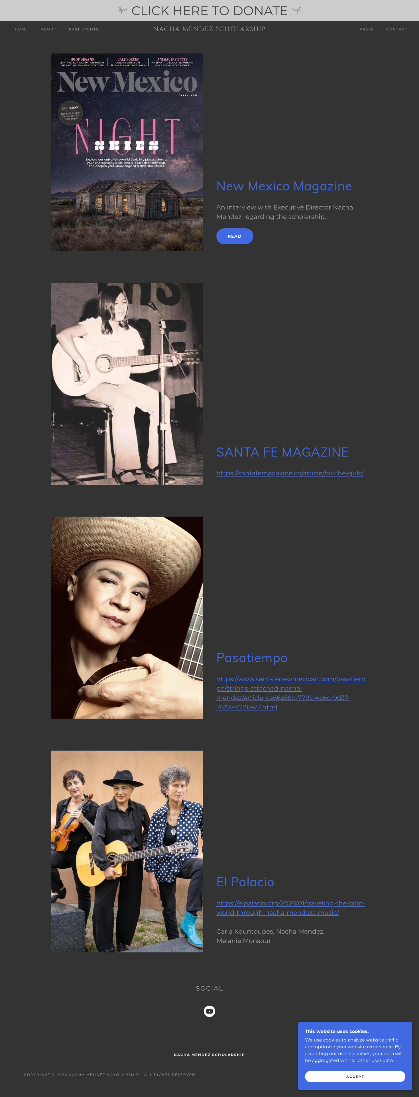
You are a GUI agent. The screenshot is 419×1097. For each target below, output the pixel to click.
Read (235, 236)
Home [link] (21, 29)
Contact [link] (397, 29)
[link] (209, 29)
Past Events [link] (84, 29)
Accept (355, 1077)
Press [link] (366, 29)
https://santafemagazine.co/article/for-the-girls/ (289, 473)
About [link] (48, 29)
